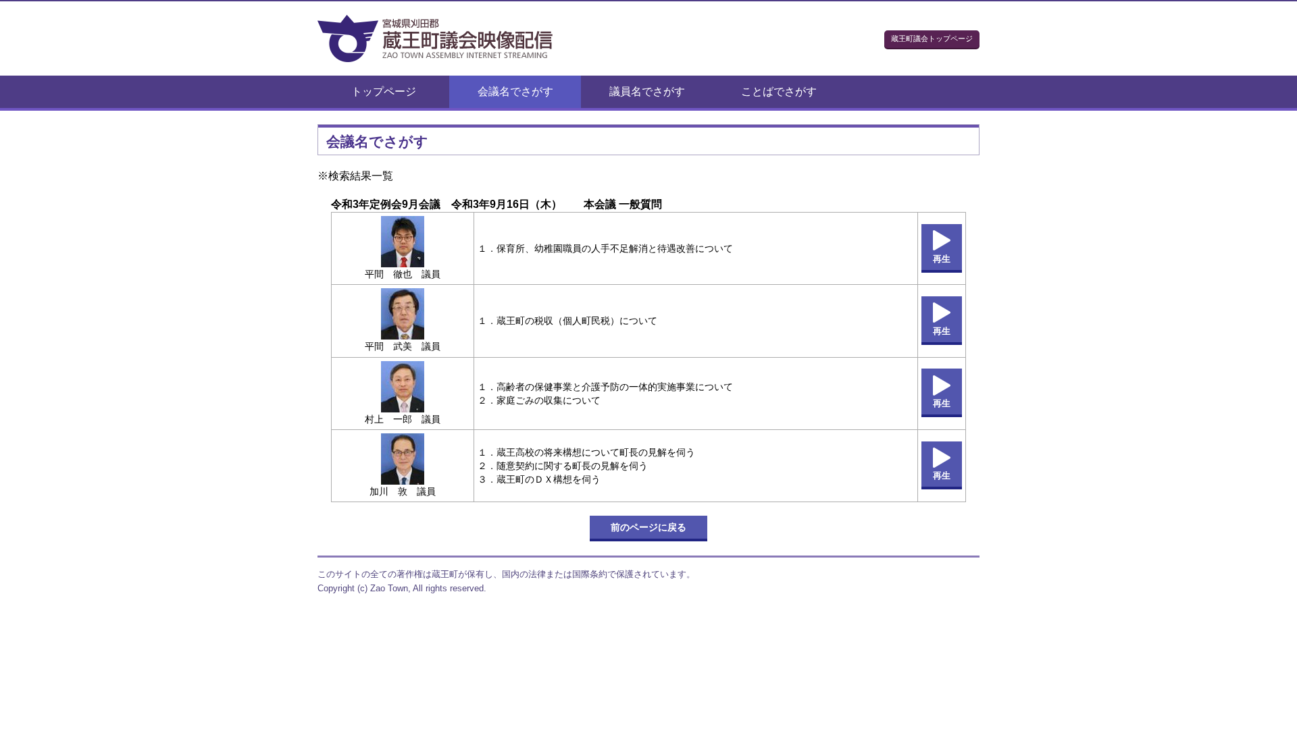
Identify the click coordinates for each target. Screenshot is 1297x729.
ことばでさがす (779, 91)
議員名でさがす (647, 91)
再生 (941, 259)
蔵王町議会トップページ (932, 38)
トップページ (383, 91)
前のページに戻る (648, 527)
